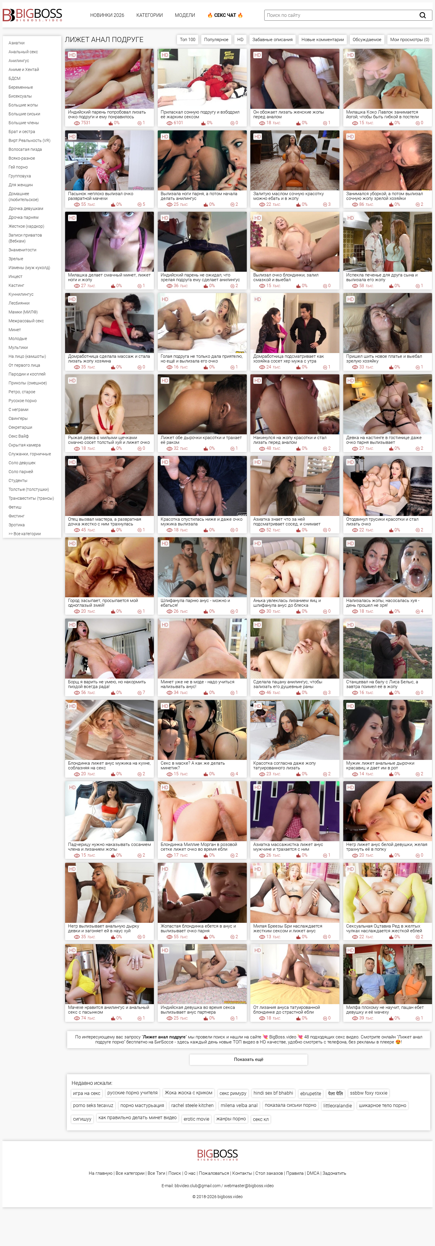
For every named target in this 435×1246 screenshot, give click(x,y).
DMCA (313, 1173)
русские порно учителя (132, 1092)
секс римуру (233, 1093)
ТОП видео (244, 1042)
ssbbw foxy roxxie (368, 1093)
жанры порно (231, 1119)
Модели (185, 15)
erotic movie (196, 1119)
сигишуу (82, 1119)
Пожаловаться (214, 1173)
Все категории (130, 1173)
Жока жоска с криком (188, 1092)
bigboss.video (230, 1196)
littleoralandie (337, 1106)
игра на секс (86, 1093)
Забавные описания (272, 39)
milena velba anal (239, 1105)
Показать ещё (248, 1059)
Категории (149, 15)
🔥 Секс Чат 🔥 (225, 15)
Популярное (216, 39)
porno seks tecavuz (93, 1105)
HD (240, 39)
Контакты (242, 1173)
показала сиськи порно (290, 1105)
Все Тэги (156, 1173)
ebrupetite (310, 1093)
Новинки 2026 (107, 15)
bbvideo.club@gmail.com (197, 1185)
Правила (295, 1173)
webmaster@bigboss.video (249, 1185)
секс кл (261, 1119)
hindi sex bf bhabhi (273, 1093)
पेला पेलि (335, 1093)
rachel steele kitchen (192, 1105)
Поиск (174, 1173)
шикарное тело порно (382, 1105)
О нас (190, 1173)
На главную (100, 1173)
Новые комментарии (323, 39)
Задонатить (334, 1173)
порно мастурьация (142, 1105)
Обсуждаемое (367, 39)
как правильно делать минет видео (138, 1117)
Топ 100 (187, 39)
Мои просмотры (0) (409, 39)
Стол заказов (269, 1173)
